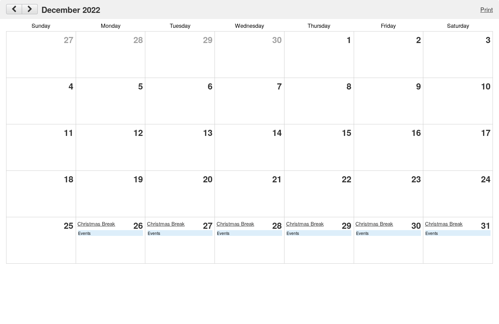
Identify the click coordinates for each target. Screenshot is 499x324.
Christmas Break (96, 223)
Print (486, 9)
